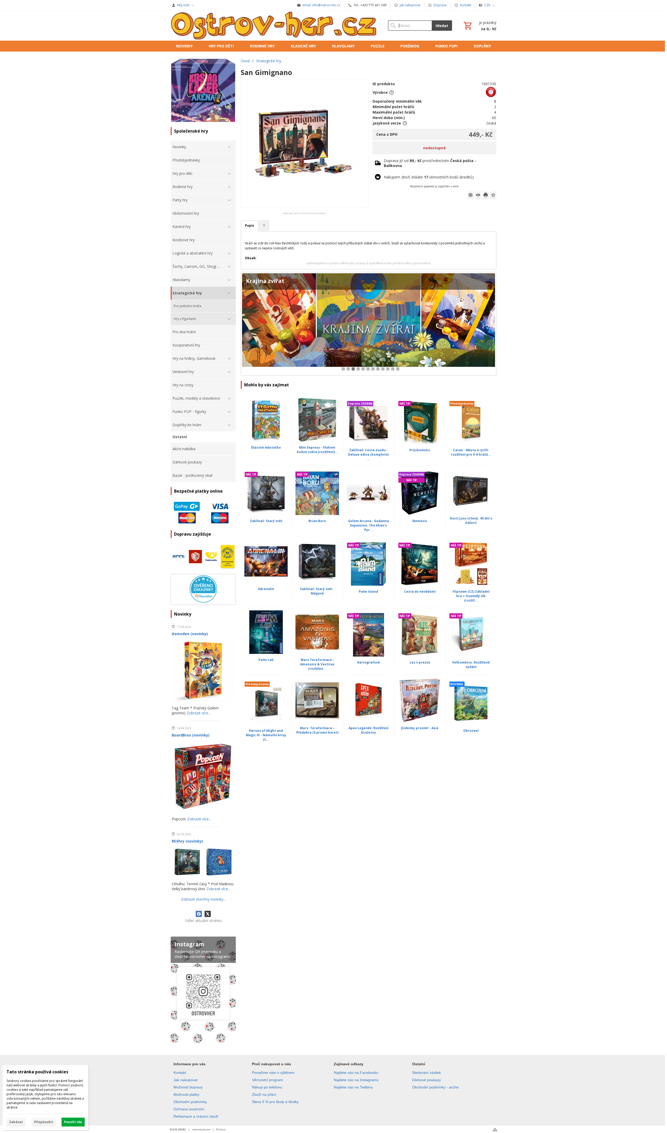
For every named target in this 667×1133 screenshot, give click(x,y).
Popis (249, 225)
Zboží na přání (264, 1094)
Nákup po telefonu (267, 1087)
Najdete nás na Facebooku (356, 1072)
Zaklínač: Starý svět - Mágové (317, 591)
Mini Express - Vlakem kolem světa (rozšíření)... (317, 449)
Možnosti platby (186, 1094)
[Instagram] (203, 991)
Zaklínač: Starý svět (266, 521)
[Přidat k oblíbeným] (493, 194)
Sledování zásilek (426, 1072)
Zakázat (16, 1122)
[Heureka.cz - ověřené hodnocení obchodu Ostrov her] (203, 601)
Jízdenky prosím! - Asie (420, 728)
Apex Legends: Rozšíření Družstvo (368, 730)
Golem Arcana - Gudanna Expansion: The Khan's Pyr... (368, 525)
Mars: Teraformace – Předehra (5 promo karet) (317, 730)
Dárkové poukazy (426, 1080)
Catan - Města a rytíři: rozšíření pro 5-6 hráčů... (471, 452)
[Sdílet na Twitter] (208, 914)
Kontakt (180, 1072)
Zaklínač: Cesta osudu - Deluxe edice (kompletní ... (368, 454)
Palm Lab (266, 660)
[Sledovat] (478, 194)
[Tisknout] (486, 194)
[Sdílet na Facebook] (199, 914)
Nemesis (419, 521)
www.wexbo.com (201, 1129)
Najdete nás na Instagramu (356, 1080)
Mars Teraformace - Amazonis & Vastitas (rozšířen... (317, 664)
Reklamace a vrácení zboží (196, 1116)
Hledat (442, 25)
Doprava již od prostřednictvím (430, 163)
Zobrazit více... (199, 712)
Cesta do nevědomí (420, 591)
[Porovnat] (470, 194)
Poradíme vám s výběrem (273, 1072)
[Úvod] (274, 25)
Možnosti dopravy (188, 1087)
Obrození (471, 730)
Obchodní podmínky (190, 1102)
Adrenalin (266, 589)
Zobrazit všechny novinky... (203, 899)
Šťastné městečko (266, 447)
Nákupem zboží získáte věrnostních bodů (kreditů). (429, 177)
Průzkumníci (419, 450)
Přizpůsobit (43, 1122)
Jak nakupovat (185, 1080)
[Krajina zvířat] (368, 324)
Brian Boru (317, 521)
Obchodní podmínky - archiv (435, 1087)
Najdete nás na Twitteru (353, 1087)
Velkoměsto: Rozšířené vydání (471, 664)
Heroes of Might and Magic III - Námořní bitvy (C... (266, 735)
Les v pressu (420, 662)
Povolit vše (73, 1122)
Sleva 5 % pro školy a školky (275, 1102)
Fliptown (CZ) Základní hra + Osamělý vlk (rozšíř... (471, 596)
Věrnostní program (267, 1080)
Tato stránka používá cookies (37, 1072)
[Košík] (479, 25)
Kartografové (368, 662)
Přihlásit (221, 1129)
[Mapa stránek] (495, 1129)
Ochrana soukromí (189, 1109)
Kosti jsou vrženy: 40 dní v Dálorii (471, 520)
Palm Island (368, 591)
